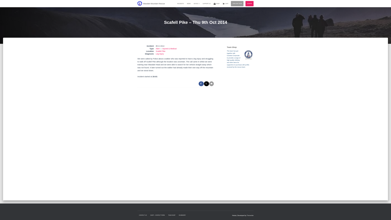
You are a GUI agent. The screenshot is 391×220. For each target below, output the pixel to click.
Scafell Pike (160, 51)
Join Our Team (237, 3)
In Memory (182, 215)
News (189, 3)
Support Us (207, 3)
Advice (196, 3)
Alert (158, 49)
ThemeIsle (250, 215)
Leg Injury (160, 54)
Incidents (180, 3)
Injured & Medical (169, 49)
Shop (218, 3)
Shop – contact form (157, 215)
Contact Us (143, 215)
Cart (226, 3)
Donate (249, 3)
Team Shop (171, 215)
